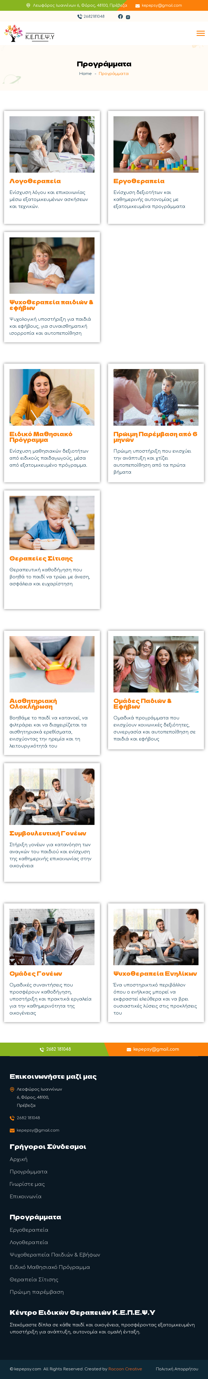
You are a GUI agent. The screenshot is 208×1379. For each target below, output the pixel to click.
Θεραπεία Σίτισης (34, 1279)
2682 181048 (28, 1118)
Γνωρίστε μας (27, 1184)
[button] (201, 33)
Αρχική (19, 1159)
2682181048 (94, 17)
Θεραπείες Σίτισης (41, 558)
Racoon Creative (125, 1369)
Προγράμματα (29, 1172)
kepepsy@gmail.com (162, 6)
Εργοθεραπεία (139, 181)
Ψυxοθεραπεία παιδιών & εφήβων (51, 304)
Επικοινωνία (26, 1196)
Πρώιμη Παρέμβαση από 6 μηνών (155, 436)
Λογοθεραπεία (35, 181)
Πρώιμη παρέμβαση (37, 1292)
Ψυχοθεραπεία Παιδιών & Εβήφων (55, 1255)
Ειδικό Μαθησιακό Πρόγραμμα (41, 436)
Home (85, 73)
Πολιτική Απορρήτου (177, 1369)
